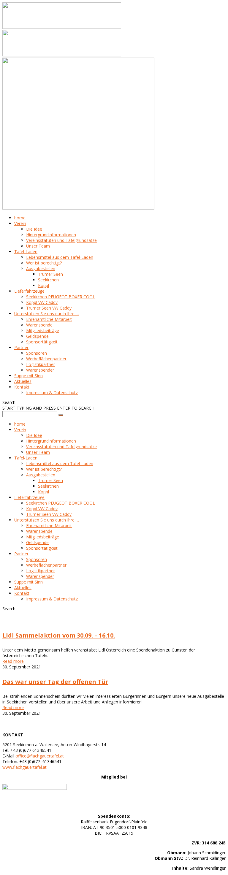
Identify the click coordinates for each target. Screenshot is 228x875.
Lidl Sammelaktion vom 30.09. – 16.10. (58, 635)
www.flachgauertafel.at (24, 767)
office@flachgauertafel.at (39, 756)
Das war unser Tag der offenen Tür (55, 682)
